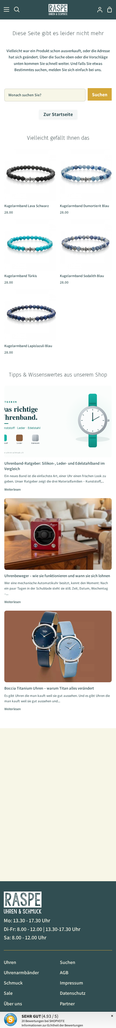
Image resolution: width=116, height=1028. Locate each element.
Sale (8, 993)
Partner (67, 1003)
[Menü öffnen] (5, 9)
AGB (64, 972)
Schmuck (13, 983)
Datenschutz (73, 993)
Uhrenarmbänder (21, 972)
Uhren (10, 962)
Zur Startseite (58, 114)
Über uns (13, 1003)
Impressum (71, 983)
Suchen (99, 94)
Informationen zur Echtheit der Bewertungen (52, 1025)
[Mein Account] (98, 9)
